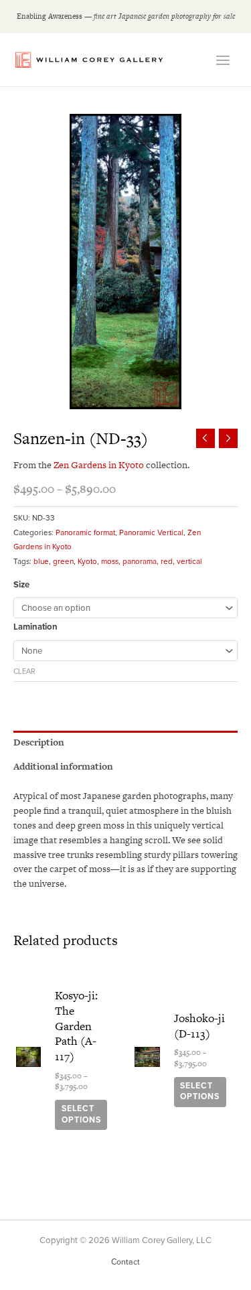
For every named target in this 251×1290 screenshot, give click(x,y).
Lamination (35, 627)
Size (21, 584)
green (63, 561)
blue (41, 561)
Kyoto (87, 561)
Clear (24, 671)
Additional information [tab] (63, 766)
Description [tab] (38, 742)
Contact (125, 1262)
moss (109, 561)
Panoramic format (85, 532)
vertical (189, 561)
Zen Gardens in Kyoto (100, 465)
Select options (81, 1114)
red (167, 561)
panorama (139, 561)
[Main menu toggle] (223, 59)
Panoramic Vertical (151, 532)
